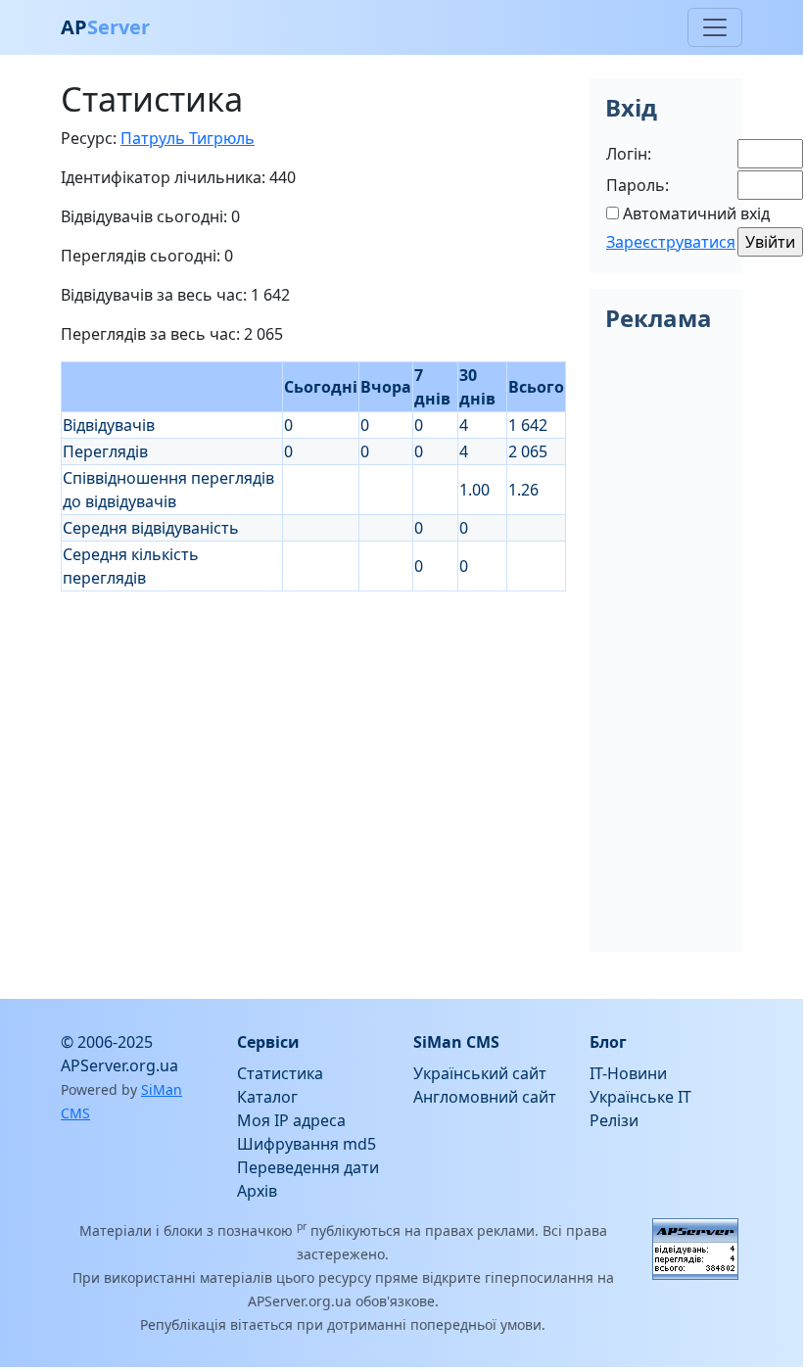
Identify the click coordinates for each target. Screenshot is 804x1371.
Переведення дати (308, 1167)
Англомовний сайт (484, 1097)
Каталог (267, 1097)
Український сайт (479, 1073)
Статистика (280, 1073)
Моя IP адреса (291, 1120)
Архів (257, 1191)
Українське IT (640, 1097)
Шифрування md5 (306, 1144)
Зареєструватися (670, 242)
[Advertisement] (313, 728)
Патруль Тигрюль (187, 138)
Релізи (614, 1120)
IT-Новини (628, 1073)
